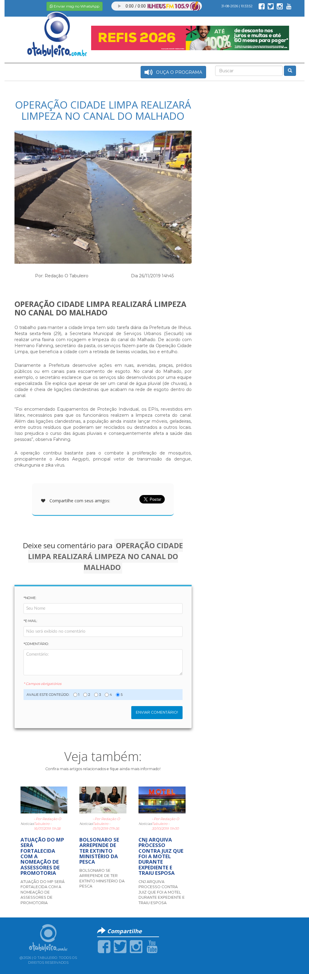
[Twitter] (120, 946)
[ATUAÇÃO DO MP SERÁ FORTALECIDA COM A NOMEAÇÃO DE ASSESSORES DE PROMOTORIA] (44, 799)
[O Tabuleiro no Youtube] (289, 6)
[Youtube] (152, 946)
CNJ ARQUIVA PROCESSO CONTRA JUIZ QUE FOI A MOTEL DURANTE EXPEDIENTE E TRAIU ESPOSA (161, 856)
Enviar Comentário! (157, 712)
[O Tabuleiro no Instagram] (280, 6)
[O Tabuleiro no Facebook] (262, 6)
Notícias (27, 824)
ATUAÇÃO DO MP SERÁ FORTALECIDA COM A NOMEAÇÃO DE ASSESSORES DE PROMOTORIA (43, 892)
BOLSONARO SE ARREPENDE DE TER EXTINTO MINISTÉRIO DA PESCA (99, 850)
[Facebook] (104, 946)
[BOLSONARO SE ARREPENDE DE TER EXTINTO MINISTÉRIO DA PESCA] (102, 799)
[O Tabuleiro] (57, 28)
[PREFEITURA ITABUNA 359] (190, 37)
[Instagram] (136, 946)
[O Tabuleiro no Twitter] (271, 6)
